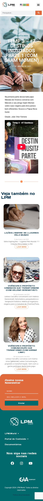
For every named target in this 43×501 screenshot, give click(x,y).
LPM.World (10, 433)
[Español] (27, 5)
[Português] (24, 5)
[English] (21, 5)
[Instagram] (21, 463)
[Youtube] (30, 463)
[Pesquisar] (38, 13)
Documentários (13, 444)
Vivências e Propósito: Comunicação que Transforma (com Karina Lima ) (21, 349)
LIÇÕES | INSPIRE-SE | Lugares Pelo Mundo (21, 234)
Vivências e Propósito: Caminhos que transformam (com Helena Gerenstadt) (21, 288)
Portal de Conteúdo (15, 439)
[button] (38, 5)
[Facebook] (12, 463)
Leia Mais (22, 247)
